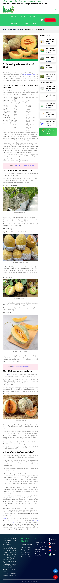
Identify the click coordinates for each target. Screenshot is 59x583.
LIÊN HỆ (34, 23)
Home (4, 29)
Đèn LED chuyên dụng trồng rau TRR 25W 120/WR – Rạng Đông (50, 113)
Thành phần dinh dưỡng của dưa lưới (24, 165)
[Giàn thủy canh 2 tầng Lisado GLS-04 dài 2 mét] (42, 88)
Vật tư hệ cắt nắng (26, 545)
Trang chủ (14, 16)
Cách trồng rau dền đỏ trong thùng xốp (50, 58)
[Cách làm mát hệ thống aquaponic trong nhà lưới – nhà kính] (42, 67)
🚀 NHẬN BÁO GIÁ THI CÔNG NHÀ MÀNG (48, 132)
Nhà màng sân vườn (41, 547)
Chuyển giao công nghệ (40, 543)
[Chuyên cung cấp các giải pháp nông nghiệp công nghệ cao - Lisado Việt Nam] (8, 12)
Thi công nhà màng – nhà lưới (40, 550)
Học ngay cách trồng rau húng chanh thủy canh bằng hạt (50, 75)
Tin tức (26, 23)
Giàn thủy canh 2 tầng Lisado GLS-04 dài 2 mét (50, 87)
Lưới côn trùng (25, 547)
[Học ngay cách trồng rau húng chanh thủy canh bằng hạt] (42, 76)
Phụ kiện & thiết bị (26, 557)
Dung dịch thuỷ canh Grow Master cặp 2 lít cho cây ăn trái (50, 104)
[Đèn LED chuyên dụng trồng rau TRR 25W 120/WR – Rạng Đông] (42, 114)
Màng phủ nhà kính (27, 550)
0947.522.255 (50, 20)
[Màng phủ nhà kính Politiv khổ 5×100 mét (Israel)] (42, 123)
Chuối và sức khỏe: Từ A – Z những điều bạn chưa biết (50, 40)
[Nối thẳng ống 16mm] (42, 96)
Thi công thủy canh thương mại (40, 555)
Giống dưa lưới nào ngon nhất (20, 366)
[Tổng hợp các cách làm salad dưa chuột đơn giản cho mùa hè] (42, 50)
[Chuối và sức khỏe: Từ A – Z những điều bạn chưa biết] (42, 41)
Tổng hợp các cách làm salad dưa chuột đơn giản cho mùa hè (50, 49)
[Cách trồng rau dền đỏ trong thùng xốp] (42, 58)
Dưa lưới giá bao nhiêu (29, 74)
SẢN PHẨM (32, 16)
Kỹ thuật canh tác (14, 23)
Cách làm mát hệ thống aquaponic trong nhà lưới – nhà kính (50, 67)
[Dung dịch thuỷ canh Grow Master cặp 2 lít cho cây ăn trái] (42, 105)
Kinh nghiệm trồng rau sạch (16, 29)
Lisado (4, 518)
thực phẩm (13, 522)
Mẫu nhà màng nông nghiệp (25, 553)
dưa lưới (10, 374)
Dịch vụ (23, 16)
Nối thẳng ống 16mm (50, 96)
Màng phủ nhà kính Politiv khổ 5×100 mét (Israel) (50, 122)
